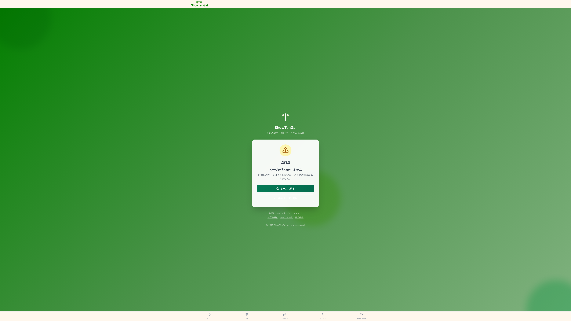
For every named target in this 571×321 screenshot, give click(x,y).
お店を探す (273, 217)
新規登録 (299, 217)
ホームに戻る (287, 188)
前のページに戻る (287, 198)
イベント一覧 (286, 217)
